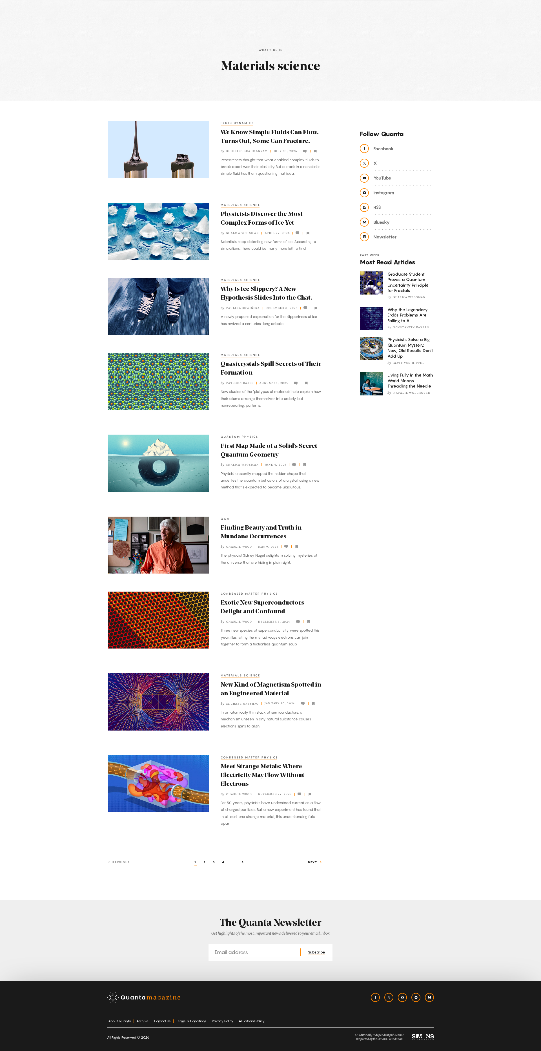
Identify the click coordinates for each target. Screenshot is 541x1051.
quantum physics (239, 436)
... (233, 862)
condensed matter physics (249, 593)
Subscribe (316, 952)
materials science (240, 205)
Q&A (225, 518)
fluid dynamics (237, 123)
